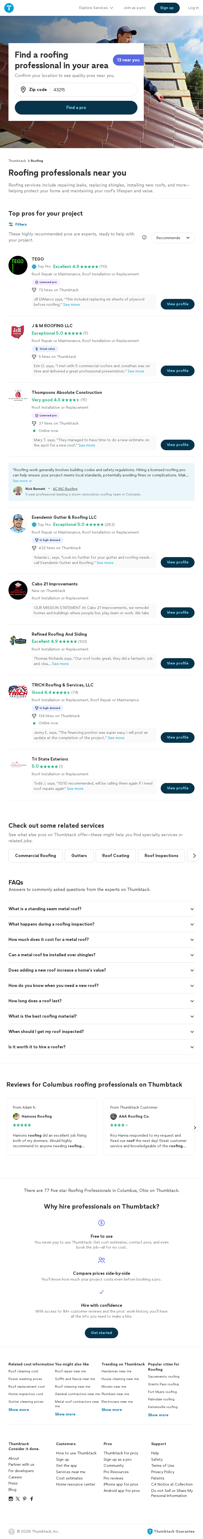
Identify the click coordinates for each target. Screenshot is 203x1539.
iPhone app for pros (121, 1484)
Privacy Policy (162, 1472)
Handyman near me (116, 1371)
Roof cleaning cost (23, 1371)
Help (155, 1453)
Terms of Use (162, 1465)
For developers (21, 1471)
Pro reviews (113, 1478)
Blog (12, 1489)
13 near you (128, 59)
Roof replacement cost (26, 1386)
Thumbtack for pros (121, 1453)
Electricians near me (117, 1402)
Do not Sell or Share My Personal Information (172, 1493)
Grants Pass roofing (163, 1384)
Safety (157, 1459)
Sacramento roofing (163, 1376)
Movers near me (114, 1386)
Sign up (62, 1459)
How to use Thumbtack (76, 1453)
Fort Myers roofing (162, 1392)
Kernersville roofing (163, 1407)
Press (13, 1483)
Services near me (70, 1472)
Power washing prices (25, 1379)
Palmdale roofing (161, 1399)
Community (114, 1465)
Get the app (66, 1465)
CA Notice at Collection (172, 1484)
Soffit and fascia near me (75, 1379)
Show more (18, 1410)
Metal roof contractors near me (77, 1404)
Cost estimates (69, 1478)
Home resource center (75, 1484)
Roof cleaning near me (72, 1386)
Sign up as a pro (118, 1459)
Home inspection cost (25, 1394)
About (13, 1458)
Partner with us (21, 1464)
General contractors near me (77, 1394)
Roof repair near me (70, 1371)
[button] (41, 267)
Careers (15, 1477)
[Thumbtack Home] (9, 8)
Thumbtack (17, 161)
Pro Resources (116, 1472)
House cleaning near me (120, 1379)
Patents (157, 1478)
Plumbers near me (115, 1394)
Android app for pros (122, 1490)
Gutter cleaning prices (25, 1402)
